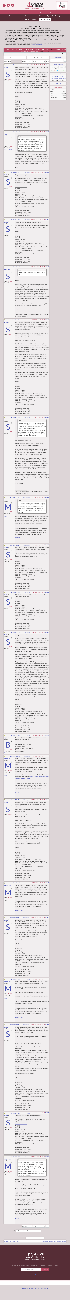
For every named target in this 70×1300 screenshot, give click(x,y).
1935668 (47, 1113)
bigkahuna (27, 756)
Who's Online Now (58, 64)
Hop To (13, 1230)
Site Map (50, 1265)
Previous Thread (15, 58)
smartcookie (27, 320)
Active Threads (38, 54)
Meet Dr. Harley (44, 16)
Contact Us (45, 1241)
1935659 (47, 592)
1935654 (47, 266)
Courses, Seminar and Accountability (18, 12)
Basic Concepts (56, 16)
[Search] (63, 54)
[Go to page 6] (48, 61)
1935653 (47, 219)
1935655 (47, 319)
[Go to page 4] (30, 61)
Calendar (31, 54)
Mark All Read (15, 1241)
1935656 (47, 417)
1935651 (47, 131)
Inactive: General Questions (29, 51)
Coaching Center (34, 12)
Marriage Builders (11, 49)
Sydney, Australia (8, 752)
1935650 (47, 64)
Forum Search (58, 57)
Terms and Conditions (24, 1265)
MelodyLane (27, 545)
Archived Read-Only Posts (43, 49)
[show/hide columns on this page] (65, 54)
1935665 (47, 917)
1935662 (47, 756)
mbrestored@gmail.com (36, 44)
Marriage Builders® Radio (52, 12)
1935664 (47, 882)
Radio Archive (62, 12)
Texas (5, 516)
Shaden (28, 132)
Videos (28, 12)
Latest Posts (58, 83)
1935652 (47, 172)
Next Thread (37, 58)
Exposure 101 (19, 537)
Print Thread (7, 61)
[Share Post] (42, 64)
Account (56, 1265)
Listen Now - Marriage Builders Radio (62, 5)
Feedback (14, 1265)
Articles (34, 19)
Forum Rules (7, 1241)
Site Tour (33, 16)
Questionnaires (43, 12)
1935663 (47, 799)
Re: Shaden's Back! (15, 65)
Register (59, 49)
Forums (21, 49)
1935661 (47, 735)
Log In (64, 49)
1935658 (47, 545)
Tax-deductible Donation (20, 16)
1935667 (47, 1024)
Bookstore (7, 12)
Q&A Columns (24, 19)
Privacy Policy (34, 1265)
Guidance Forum (45, 19)
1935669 (47, 1156)
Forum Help (52, 1241)
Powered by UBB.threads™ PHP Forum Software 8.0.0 (35, 1288)
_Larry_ (28, 65)
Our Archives (29, 49)
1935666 (47, 979)
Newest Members (58, 74)
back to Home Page (35, 4)
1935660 (47, 632)
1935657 (47, 497)
